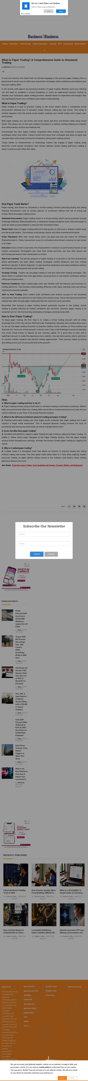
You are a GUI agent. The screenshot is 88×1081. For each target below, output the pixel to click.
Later (49, 11)
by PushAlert (26, 13)
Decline (72, 1078)
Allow (61, 11)
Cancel (51, 554)
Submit (37, 554)
